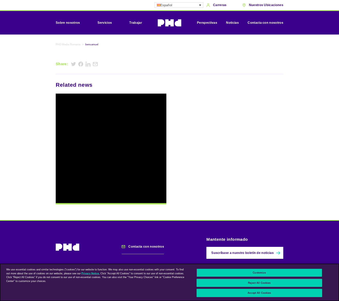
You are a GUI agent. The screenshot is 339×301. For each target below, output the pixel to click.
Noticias (232, 22)
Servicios (105, 22)
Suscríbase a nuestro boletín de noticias (242, 252)
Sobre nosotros (68, 22)
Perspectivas (207, 22)
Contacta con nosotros (265, 22)
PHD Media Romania (68, 44)
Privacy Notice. (90, 273)
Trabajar (135, 22)
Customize (259, 272)
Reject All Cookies (259, 282)
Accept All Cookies (259, 292)
